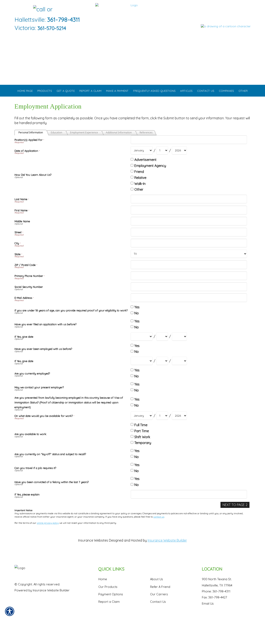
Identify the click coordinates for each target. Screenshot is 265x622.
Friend (139, 172)
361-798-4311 (63, 19)
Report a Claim (109, 602)
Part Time (141, 431)
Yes (137, 307)
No (136, 313)
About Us (156, 579)
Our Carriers (159, 594)
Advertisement (145, 160)
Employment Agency (150, 166)
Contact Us (158, 602)
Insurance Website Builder (167, 540)
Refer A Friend (160, 587)
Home (102, 579)
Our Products (107, 587)
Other (138, 189)
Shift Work (142, 437)
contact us (158, 516)
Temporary (142, 443)
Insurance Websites (93, 540)
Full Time (140, 425)
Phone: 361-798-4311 (216, 591)
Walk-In (140, 184)
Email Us (208, 603)
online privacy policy (48, 523)
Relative (140, 178)
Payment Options (110, 594)
